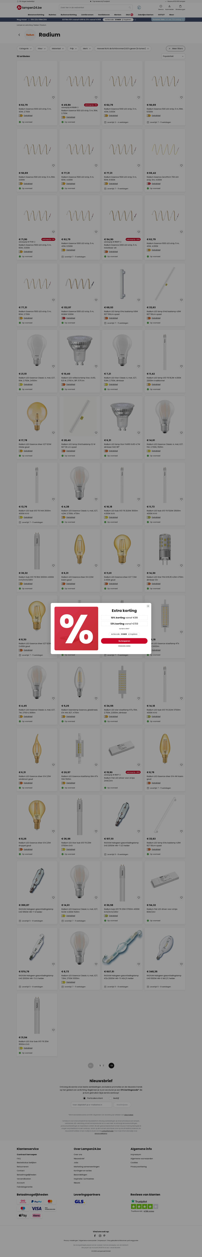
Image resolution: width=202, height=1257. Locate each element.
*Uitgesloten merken (124, 646)
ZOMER (124, 634)
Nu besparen (124, 641)
